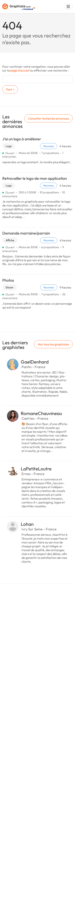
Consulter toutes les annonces (48, 118)
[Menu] (68, 7)
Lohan (27, 524)
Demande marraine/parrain (26, 233)
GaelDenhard (35, 362)
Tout (9, 89)
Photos (8, 280)
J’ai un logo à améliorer (21, 138)
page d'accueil (20, 70)
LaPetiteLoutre (36, 469)
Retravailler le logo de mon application (34, 178)
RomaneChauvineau (41, 413)
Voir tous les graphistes (53, 344)
